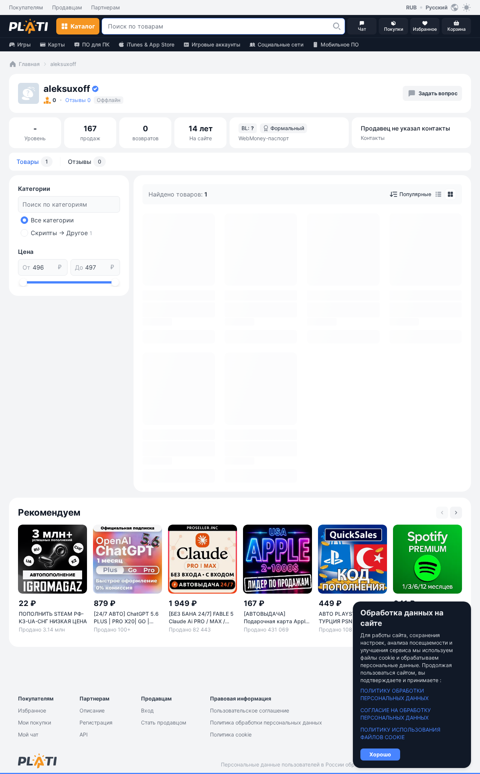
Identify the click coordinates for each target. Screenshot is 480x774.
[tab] (438, 194)
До (79, 267)
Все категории (52, 220)
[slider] (23, 282)
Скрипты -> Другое (61, 233)
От (26, 267)
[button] (336, 26)
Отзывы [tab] (84, 161)
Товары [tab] (32, 161)
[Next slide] (456, 513)
